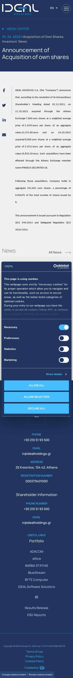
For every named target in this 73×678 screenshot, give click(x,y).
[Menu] (66, 8)
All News (55, 252)
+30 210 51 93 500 (36, 440)
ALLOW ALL (36, 385)
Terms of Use (34, 652)
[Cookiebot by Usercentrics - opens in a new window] (53, 266)
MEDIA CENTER (18, 29)
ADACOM (36, 551)
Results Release (36, 608)
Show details (54, 374)
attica (36, 558)
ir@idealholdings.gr (36, 453)
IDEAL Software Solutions (36, 587)
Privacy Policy (34, 656)
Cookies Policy (34, 661)
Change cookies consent (14, 674)
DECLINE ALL (36, 408)
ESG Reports (36, 615)
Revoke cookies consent (41, 674)
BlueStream (36, 572)
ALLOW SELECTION (36, 396)
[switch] (64, 338)
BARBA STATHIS (36, 565)
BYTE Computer (36, 579)
